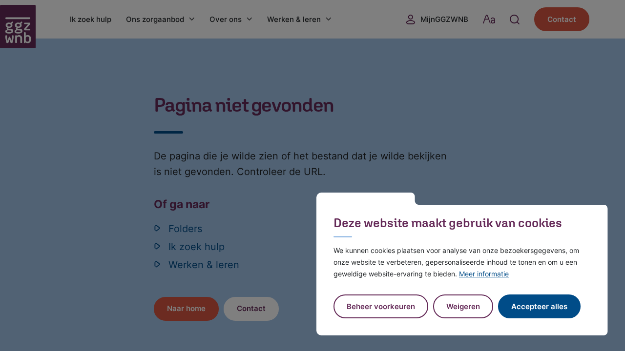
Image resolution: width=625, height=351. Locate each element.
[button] (463, 306)
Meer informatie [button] (484, 274)
